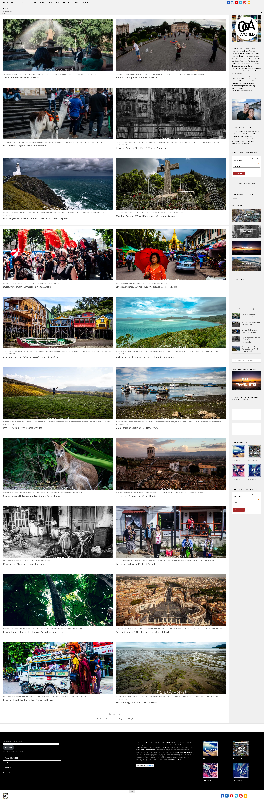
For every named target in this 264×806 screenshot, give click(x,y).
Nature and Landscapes (22, 213)
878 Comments (252, 460)
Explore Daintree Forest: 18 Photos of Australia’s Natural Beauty (35, 631)
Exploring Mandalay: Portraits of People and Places (28, 700)
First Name (236, 166)
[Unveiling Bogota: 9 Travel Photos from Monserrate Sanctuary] (171, 184)
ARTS (57, 2)
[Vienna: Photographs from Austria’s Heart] (171, 45)
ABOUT (13, 2)
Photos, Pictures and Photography (82, 74)
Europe (126, 74)
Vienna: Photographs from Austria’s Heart (137, 77)
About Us (8, 768)
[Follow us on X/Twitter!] (240, 2)
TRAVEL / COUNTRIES (27, 2)
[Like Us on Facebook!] (228, 2)
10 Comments (236, 460)
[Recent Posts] (239, 309)
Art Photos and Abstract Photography (132, 142)
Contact (8, 772)
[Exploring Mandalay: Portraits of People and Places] (58, 668)
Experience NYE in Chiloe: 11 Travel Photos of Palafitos (30, 357)
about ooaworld (246, 91)
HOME (5, 2)
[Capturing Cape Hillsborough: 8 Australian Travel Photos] (58, 464)
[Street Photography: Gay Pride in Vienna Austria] (58, 254)
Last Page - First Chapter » (125, 719)
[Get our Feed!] (249, 2)
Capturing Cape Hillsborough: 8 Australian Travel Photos (31, 495)
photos (246, 49)
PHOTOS (65, 2)
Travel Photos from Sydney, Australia (21, 77)
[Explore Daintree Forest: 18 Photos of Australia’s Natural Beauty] (58, 600)
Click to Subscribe (8, 14)
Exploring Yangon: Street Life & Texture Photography (142, 148)
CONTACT (95, 2)
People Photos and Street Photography (36, 74)
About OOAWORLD (11, 758)
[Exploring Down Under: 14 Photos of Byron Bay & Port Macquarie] (58, 184)
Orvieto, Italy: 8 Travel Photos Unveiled (22, 427)
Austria (119, 74)
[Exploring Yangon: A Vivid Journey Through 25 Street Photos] (171, 254)
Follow (234, 198)
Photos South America (54, 142)
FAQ (6, 763)
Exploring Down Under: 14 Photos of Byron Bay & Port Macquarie (35, 218)
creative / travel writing (162, 742)
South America (100, 142)
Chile (5, 351)
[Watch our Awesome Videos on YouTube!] (236, 2)
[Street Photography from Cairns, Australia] (171, 668)
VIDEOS (85, 2)
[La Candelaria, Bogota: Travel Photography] (58, 113)
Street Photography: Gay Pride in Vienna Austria (27, 286)
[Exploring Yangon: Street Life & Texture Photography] (171, 113)
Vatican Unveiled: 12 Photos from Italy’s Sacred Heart (142, 631)
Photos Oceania (60, 74)
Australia (7, 74)
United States (239, 61)
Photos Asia (196, 142)
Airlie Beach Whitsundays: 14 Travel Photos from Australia (145, 357)
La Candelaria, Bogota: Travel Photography (24, 145)
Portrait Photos (9, 424)
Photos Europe (170, 74)
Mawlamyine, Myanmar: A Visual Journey (23, 563)
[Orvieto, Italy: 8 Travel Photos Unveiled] (58, 393)
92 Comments (252, 479)
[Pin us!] (244, 2)
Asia (117, 283)
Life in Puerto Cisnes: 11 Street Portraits (136, 563)
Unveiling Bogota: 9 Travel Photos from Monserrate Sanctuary (146, 216)
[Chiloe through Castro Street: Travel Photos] (171, 393)
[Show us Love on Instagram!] (232, 2)
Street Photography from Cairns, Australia (136, 702)
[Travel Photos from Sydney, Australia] (58, 45)
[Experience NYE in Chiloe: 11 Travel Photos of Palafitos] (58, 322)
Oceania (15, 74)
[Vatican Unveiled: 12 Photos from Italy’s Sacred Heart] (171, 600)
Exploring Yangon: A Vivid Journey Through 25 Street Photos (146, 286)
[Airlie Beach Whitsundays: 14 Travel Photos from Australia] (171, 322)
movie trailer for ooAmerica (249, 63)
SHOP (50, 2)
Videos (241, 49)
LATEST (42, 2)
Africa (240, 58)
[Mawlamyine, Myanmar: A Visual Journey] (58, 532)
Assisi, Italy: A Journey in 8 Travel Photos (136, 495)
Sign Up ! (8, 748)
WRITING (75, 2)
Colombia (7, 142)
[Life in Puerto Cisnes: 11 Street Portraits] (171, 532)
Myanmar (152, 142)
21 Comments (236, 479)
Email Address (246, 160)
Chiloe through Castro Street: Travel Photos (137, 427)
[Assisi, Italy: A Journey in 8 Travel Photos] (171, 464)
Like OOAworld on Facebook (244, 183)
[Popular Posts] (253, 309)
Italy (12, 422)
